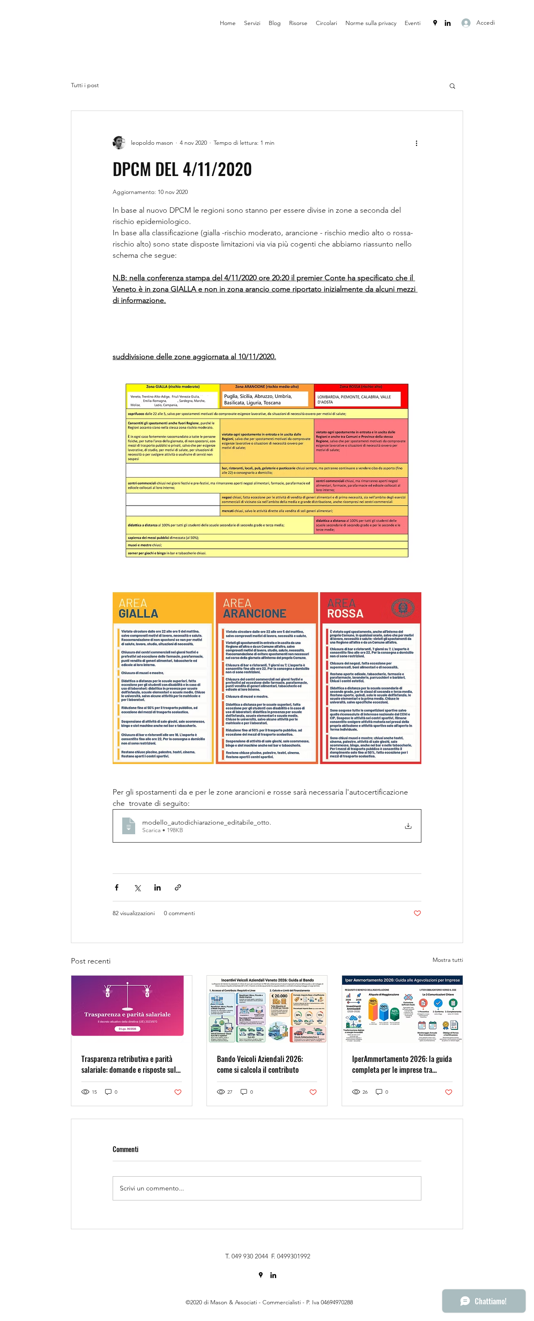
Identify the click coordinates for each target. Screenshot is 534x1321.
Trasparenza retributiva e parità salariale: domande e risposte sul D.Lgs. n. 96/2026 (128, 1064)
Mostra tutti (448, 960)
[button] (452, 85)
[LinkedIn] (447, 23)
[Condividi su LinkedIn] (157, 887)
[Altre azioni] (416, 143)
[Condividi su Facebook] (117, 887)
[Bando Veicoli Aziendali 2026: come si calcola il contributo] (267, 1009)
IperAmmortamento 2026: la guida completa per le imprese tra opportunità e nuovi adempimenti (402, 1064)
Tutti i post (85, 85)
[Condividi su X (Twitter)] (137, 887)
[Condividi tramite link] (178, 887)
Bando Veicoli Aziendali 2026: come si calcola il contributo (260, 1064)
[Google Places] (435, 23)
